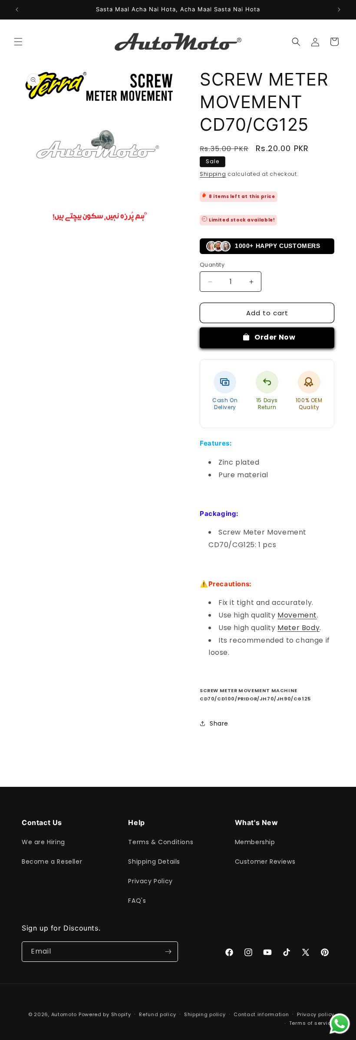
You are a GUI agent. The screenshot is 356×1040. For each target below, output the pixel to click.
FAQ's (137, 900)
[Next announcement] (339, 9)
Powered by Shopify (105, 1014)
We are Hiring (43, 842)
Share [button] (219, 723)
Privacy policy (315, 1014)
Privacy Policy (150, 881)
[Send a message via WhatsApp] (340, 1024)
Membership (255, 842)
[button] (18, 41)
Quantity (212, 265)
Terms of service (311, 1023)
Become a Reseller (52, 861)
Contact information (261, 1014)
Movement (297, 615)
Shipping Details (154, 861)
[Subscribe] (168, 951)
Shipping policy (205, 1014)
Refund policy (157, 1014)
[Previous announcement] (16, 9)
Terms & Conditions (160, 842)
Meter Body (298, 628)
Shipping (213, 174)
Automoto (64, 1014)
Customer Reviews (265, 861)
